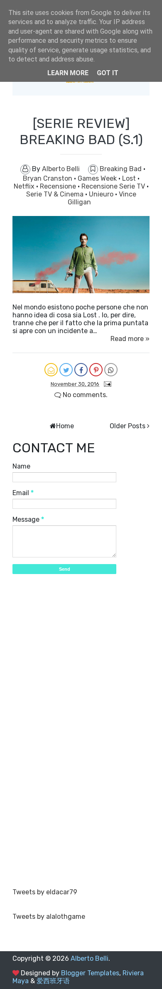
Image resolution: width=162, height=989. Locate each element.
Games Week (98, 178)
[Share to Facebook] (81, 369)
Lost (129, 178)
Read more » (130, 339)
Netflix (25, 186)
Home (65, 426)
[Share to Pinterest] (96, 369)
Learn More (67, 73)
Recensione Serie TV (114, 186)
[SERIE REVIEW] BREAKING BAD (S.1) (81, 131)
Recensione (59, 186)
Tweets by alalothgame (48, 916)
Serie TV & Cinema (55, 194)
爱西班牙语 (53, 981)
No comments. (84, 395)
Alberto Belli (89, 958)
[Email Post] (106, 384)
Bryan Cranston (48, 178)
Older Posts (127, 426)
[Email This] (51, 369)
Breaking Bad (121, 169)
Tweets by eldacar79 (44, 892)
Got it (107, 73)
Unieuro (102, 194)
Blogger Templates (90, 973)
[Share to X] (66, 369)
